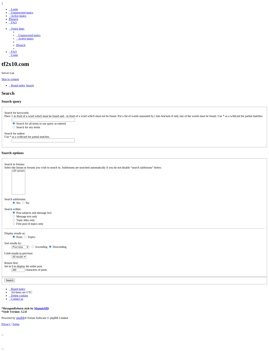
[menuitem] (13, 9)
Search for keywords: (16, 112)
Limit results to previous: (18, 253)
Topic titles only (25, 220)
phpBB (20, 317)
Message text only (26, 216)
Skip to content (10, 79)
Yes (18, 202)
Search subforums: (15, 199)
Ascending (40, 246)
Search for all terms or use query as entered (41, 123)
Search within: (12, 209)
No (27, 202)
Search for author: (14, 133)
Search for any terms (28, 127)
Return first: (11, 263)
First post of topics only (29, 223)
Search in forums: (14, 164)
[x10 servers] (18, 171)
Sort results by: (13, 243)
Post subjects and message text (33, 212)
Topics (31, 237)
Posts (19, 237)
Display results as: (14, 233)
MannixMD (41, 308)
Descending (59, 246)
